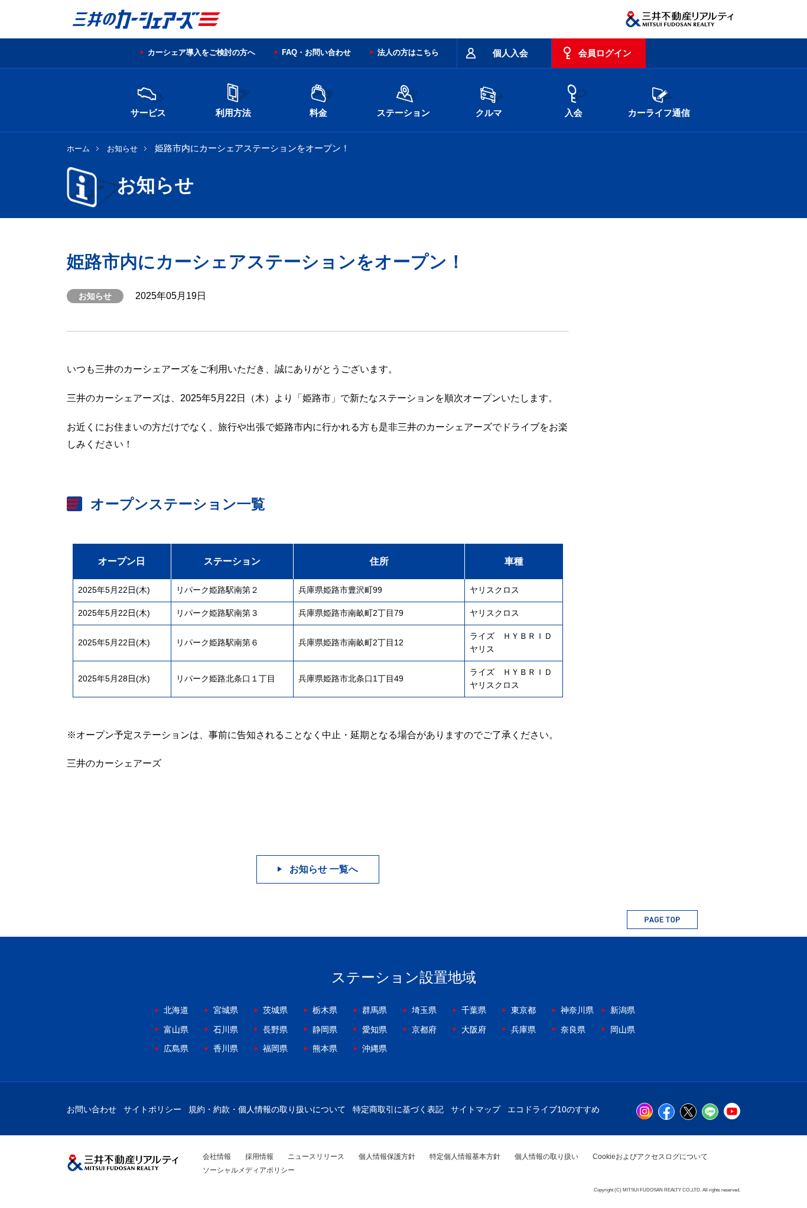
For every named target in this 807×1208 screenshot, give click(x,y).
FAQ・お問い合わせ (316, 52)
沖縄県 (374, 1048)
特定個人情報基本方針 (464, 1156)
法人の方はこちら (408, 52)
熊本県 (325, 1048)
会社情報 (217, 1156)
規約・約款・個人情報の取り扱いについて (267, 1109)
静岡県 (325, 1029)
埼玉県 (424, 1010)
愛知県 (374, 1029)
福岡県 (275, 1048)
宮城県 (225, 1010)
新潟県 (622, 1010)
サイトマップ (475, 1109)
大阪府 (473, 1029)
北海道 (176, 1010)
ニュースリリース (316, 1156)
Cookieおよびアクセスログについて (650, 1156)
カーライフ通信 (659, 113)
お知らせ (122, 148)
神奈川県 (577, 1010)
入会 (574, 113)
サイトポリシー (152, 1109)
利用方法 (233, 113)
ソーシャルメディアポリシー (249, 1170)
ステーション (403, 113)
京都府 (424, 1029)
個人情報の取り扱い (546, 1156)
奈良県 (573, 1029)
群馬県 (374, 1010)
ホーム (78, 148)
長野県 (275, 1029)
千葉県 (473, 1010)
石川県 (225, 1029)
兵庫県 (523, 1029)
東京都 (523, 1010)
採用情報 (259, 1156)
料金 (318, 113)
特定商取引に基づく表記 (398, 1109)
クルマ (489, 113)
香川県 (225, 1048)
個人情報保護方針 (387, 1156)
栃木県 (325, 1010)
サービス (148, 113)
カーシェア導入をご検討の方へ (201, 52)
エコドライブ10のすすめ (553, 1109)
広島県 (176, 1048)
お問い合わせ (91, 1109)
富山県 (176, 1029)
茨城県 (275, 1010)
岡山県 (622, 1029)
